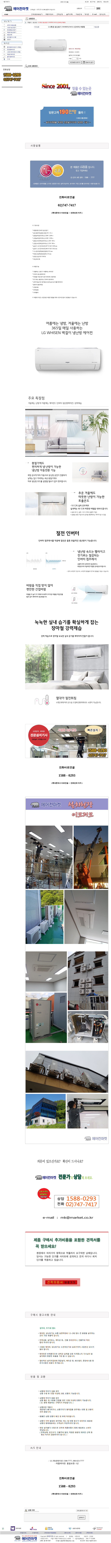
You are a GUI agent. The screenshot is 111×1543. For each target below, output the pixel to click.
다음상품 (96, 27)
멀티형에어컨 (11, 56)
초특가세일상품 (11, 25)
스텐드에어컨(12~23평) (13, 52)
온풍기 (9, 39)
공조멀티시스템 (11, 37)
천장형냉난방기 (11, 30)
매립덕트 (9, 34)
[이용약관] (35, 1533)
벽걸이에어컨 (11, 54)
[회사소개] (67, 1533)
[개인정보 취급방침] (50, 1533)
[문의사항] (78, 1533)
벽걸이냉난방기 (11, 32)
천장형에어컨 (11, 49)
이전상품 (36, 27)
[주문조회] (90, 1533)
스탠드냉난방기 (11, 27)
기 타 (8, 59)
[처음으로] (23, 1533)
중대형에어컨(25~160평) (14, 47)
